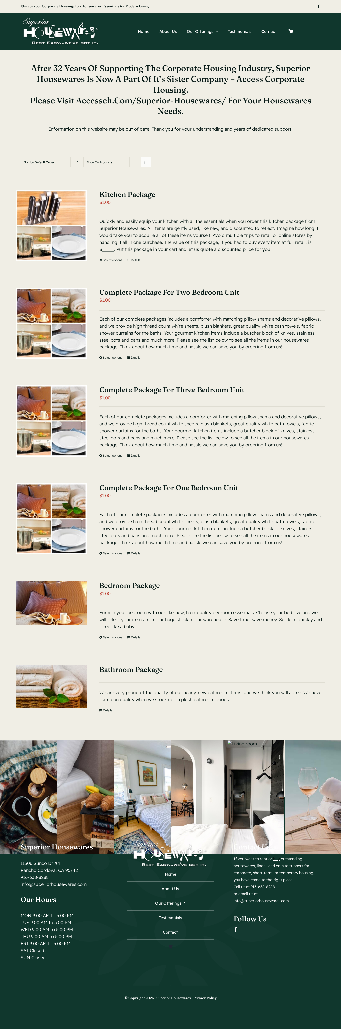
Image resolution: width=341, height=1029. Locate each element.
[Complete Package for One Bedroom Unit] (51, 518)
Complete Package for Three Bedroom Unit (172, 389)
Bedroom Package (129, 585)
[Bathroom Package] (51, 687)
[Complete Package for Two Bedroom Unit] (51, 323)
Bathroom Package (131, 669)
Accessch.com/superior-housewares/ (152, 100)
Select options (112, 260)
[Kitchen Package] (51, 225)
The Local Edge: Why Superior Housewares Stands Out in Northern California (83, 6)
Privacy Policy (205, 998)
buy (276, 858)
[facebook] (318, 6)
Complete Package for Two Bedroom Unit (169, 292)
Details (135, 260)
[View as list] (146, 162)
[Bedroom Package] (51, 603)
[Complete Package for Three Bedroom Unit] (51, 420)
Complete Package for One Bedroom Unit (168, 487)
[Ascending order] (77, 162)
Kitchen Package (127, 194)
